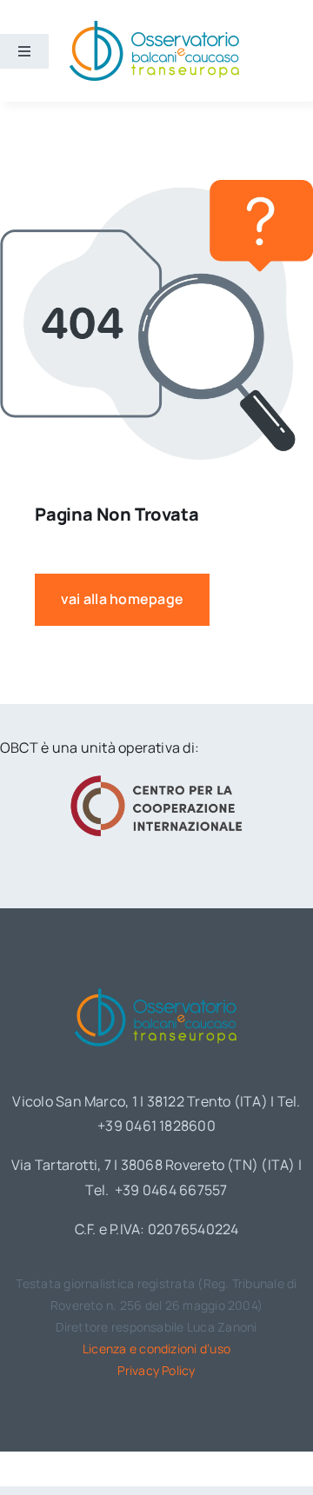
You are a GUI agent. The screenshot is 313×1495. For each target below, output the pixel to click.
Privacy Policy (156, 1370)
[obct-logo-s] (154, 25)
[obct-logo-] (156, 984)
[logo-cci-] (156, 780)
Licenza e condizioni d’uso (156, 1348)
